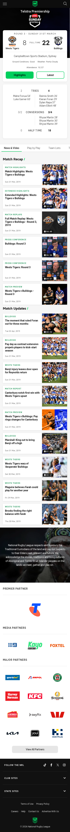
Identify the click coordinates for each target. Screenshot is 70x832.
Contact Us (33, 811)
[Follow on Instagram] (64, 765)
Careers (14, 811)
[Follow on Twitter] (57, 765)
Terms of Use (27, 803)
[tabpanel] (35, 340)
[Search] (65, 4)
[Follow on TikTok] (44, 765)
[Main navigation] (5, 4)
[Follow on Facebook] (51, 765)
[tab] (11, 148)
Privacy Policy (42, 803)
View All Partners (35, 749)
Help (23, 811)
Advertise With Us (50, 811)
